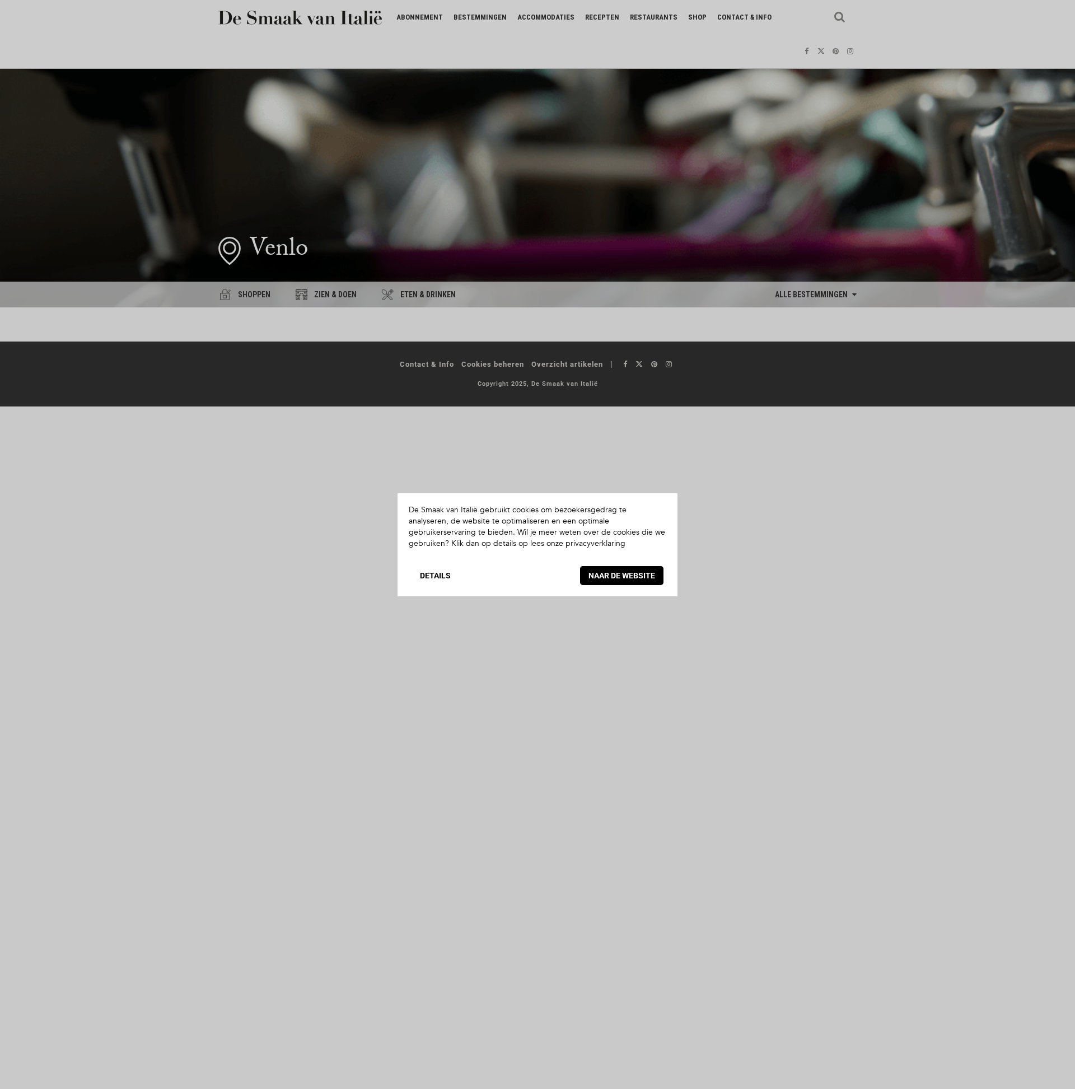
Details (435, 575)
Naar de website (621, 575)
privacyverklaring (595, 543)
